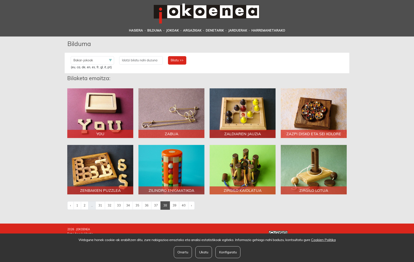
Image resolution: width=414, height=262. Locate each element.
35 (137, 205)
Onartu (182, 252)
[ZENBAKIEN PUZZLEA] (100, 169)
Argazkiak (192, 30)
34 (128, 205)
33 (119, 205)
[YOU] (100, 113)
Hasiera (136, 30)
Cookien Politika (323, 240)
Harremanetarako (268, 30)
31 (100, 205)
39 (174, 205)
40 (184, 205)
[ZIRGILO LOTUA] (314, 169)
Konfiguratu (228, 252)
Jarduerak (237, 30)
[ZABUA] (171, 113)
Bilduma (154, 30)
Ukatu (203, 252)
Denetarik (215, 30)
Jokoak (172, 30)
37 (156, 205)
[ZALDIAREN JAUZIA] (243, 113)
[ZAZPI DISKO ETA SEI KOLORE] (314, 113)
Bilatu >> (177, 60)
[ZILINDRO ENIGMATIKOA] (171, 169)
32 (109, 205)
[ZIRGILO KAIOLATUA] (243, 169)
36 (147, 205)
